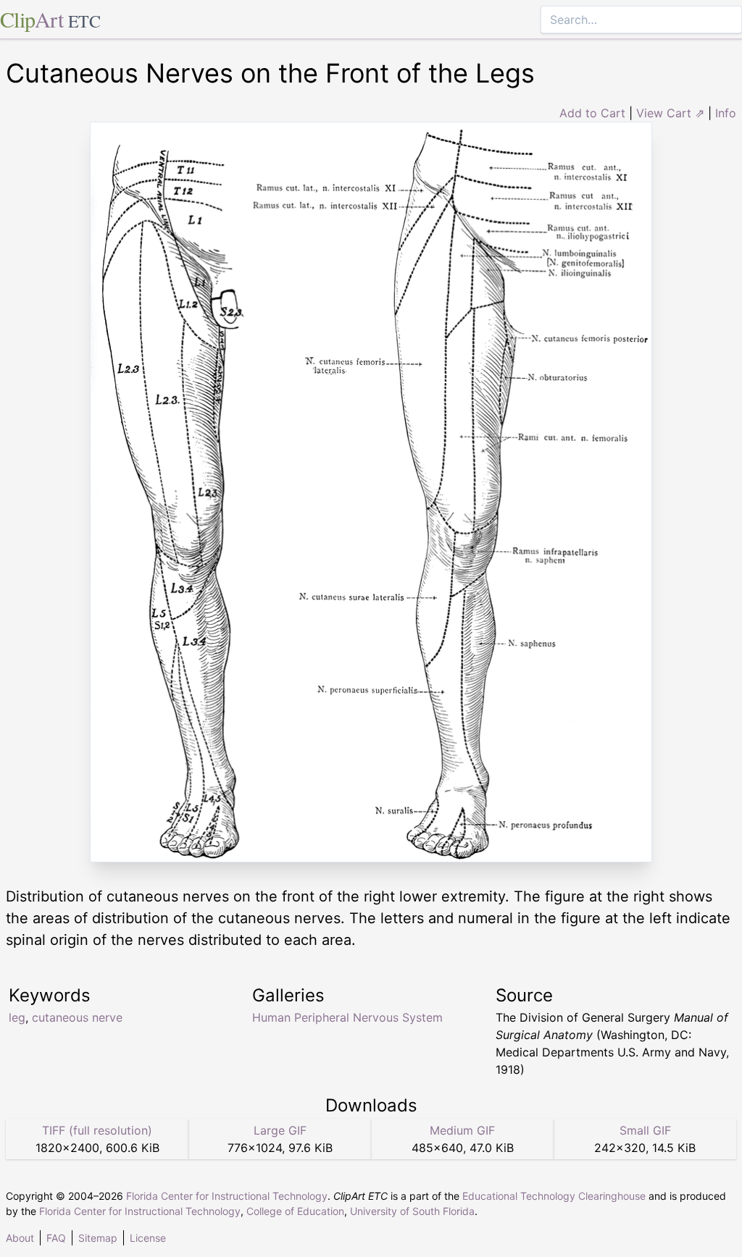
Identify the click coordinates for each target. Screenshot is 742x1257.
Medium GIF (462, 1130)
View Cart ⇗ (670, 113)
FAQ (56, 1238)
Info (725, 113)
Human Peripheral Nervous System (347, 1017)
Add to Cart (592, 113)
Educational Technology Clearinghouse (554, 1196)
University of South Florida (412, 1211)
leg (17, 1017)
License (148, 1238)
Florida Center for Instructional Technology (227, 1196)
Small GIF (645, 1130)
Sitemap (97, 1238)
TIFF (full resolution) (97, 1130)
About (20, 1238)
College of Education (295, 1211)
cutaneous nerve (77, 1017)
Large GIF (280, 1130)
